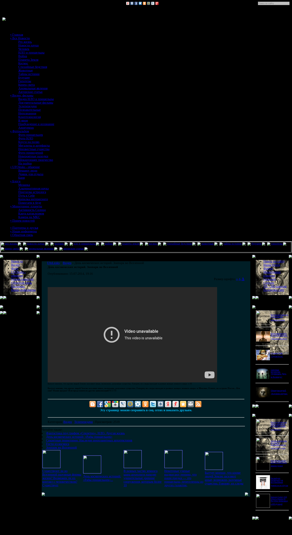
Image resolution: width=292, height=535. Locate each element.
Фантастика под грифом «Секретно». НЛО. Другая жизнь (85, 433)
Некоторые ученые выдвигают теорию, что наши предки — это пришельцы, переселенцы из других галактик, (183, 478)
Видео (67, 422)
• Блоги (15, 181)
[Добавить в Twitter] (140, 3)
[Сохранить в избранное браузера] (183, 404)
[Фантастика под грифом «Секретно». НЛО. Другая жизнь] (51, 467)
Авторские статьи (30, 92)
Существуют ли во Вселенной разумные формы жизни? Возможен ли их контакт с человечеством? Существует (61, 478)
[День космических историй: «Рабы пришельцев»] (92, 472)
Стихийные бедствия (32, 67)
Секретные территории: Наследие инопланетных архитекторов (89, 440)
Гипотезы (24, 81)
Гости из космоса (57, 444)
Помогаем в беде (29, 202)
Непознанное (27, 113)
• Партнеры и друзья (24, 227)
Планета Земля (28, 59)
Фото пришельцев (30, 134)
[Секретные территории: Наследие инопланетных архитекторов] (133, 467)
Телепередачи (27, 106)
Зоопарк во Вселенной (61, 447)
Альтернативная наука (33, 188)
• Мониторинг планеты (26, 206)
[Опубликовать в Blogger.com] (92, 404)
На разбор (25, 163)
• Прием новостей (22, 220)
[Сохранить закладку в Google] (107, 404)
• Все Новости (20, 38)
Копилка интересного (33, 199)
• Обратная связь (21, 235)
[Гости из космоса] (173, 467)
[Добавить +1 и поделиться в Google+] (115, 404)
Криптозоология (29, 117)
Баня (21, 177)
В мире (23, 120)
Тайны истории (29, 74)
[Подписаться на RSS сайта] (198, 404)
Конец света (26, 84)
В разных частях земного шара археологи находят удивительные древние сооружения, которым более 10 (142, 478)
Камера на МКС (29, 217)
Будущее (24, 77)
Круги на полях (29, 142)
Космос (23, 63)
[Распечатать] (191, 404)
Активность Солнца (32, 210)
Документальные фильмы (35, 102)
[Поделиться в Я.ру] (127, 3)
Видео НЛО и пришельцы (36, 99)
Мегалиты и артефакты (34, 145)
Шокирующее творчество (35, 160)
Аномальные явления (32, 88)
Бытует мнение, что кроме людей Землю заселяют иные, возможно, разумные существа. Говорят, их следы (224, 478)
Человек (23, 49)
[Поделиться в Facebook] (136, 3)
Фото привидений (30, 152)
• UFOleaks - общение (25, 167)
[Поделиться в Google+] (157, 3)
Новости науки (28, 45)
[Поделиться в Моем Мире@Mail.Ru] (148, 3)
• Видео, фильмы (21, 95)
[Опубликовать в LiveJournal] (152, 3)
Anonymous (26, 127)
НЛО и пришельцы (31, 52)
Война (22, 56)
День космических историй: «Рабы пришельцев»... (102, 478)
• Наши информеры (23, 231)
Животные (25, 70)
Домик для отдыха (30, 174)
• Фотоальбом (19, 131)
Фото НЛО (25, 138)
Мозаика (24, 185)
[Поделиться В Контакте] (131, 3)
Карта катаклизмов (31, 213)
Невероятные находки (33, 156)
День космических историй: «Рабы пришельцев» (79, 436)
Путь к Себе (26, 195)
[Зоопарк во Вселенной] (214, 468)
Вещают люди (27, 170)
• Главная (16, 34)
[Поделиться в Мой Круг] (138, 404)
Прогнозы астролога (32, 192)
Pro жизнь (25, 42)
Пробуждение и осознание (36, 124)
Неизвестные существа (33, 149)
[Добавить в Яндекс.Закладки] (168, 404)
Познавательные (29, 109)
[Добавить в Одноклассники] (144, 3)
